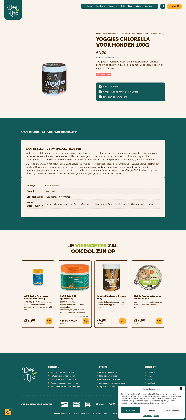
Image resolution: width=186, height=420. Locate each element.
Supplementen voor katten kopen (113, 386)
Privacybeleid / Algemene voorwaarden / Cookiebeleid (90, 413)
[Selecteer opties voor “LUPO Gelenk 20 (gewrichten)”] (86, 321)
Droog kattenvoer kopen (109, 379)
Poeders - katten (131, 33)
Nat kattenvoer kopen (108, 376)
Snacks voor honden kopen (62, 372)
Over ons (152, 372)
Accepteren (130, 410)
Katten (104, 33)
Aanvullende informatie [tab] (59, 132)
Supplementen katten (115, 33)
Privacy (156, 416)
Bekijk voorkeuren (172, 410)
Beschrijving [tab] (30, 132)
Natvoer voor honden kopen (63, 376)
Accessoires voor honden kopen (64, 383)
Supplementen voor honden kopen (65, 386)
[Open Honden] (104, 6)
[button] (181, 389)
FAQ (149, 376)
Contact (151, 383)
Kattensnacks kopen (108, 372)
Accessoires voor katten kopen (112, 383)
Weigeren (151, 410)
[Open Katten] (116, 6)
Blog (150, 379)
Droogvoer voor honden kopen (64, 379)
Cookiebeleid (147, 416)
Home (98, 33)
